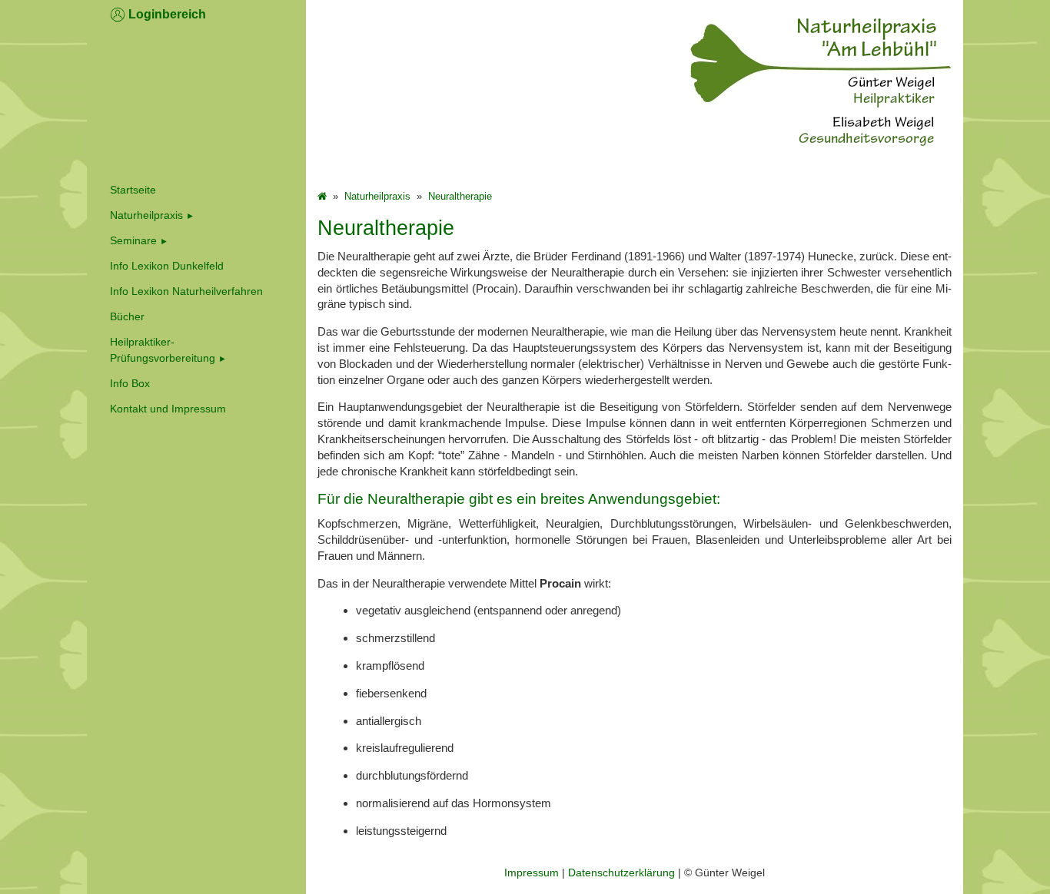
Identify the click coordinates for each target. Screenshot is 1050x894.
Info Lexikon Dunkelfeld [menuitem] (167, 266)
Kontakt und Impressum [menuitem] (168, 408)
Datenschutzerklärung (621, 872)
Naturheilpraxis (146, 215)
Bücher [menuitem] (127, 316)
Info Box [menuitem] (130, 383)
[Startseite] (322, 196)
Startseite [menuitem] (133, 190)
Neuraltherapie (460, 196)
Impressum (531, 872)
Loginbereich (165, 14)
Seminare (133, 240)
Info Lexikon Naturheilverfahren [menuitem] (186, 291)
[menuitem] (196, 215)
